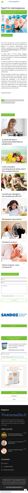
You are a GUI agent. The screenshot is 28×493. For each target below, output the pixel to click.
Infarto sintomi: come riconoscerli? (10, 266)
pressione (17, 100)
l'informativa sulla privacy (18, 296)
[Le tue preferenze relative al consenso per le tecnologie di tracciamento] (25, 490)
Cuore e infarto (7, 260)
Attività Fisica (7, 35)
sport (12, 100)
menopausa (7, 100)
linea (13, 102)
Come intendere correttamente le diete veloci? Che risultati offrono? (14, 169)
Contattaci (5, 459)
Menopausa (6, 214)
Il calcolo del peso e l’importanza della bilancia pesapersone (12, 141)
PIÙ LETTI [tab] (14, 392)
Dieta (4, 162)
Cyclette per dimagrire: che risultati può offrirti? (12, 195)
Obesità (5, 135)
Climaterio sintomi (9, 242)
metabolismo (5, 102)
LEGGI (24, 138)
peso (10, 102)
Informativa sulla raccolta (6, 491)
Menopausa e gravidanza (12, 219)
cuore (22, 100)
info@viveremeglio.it (8, 469)
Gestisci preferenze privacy (15, 487)
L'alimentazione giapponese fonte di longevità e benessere (15, 434)
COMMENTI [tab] (14, 396)
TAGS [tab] (14, 399)
